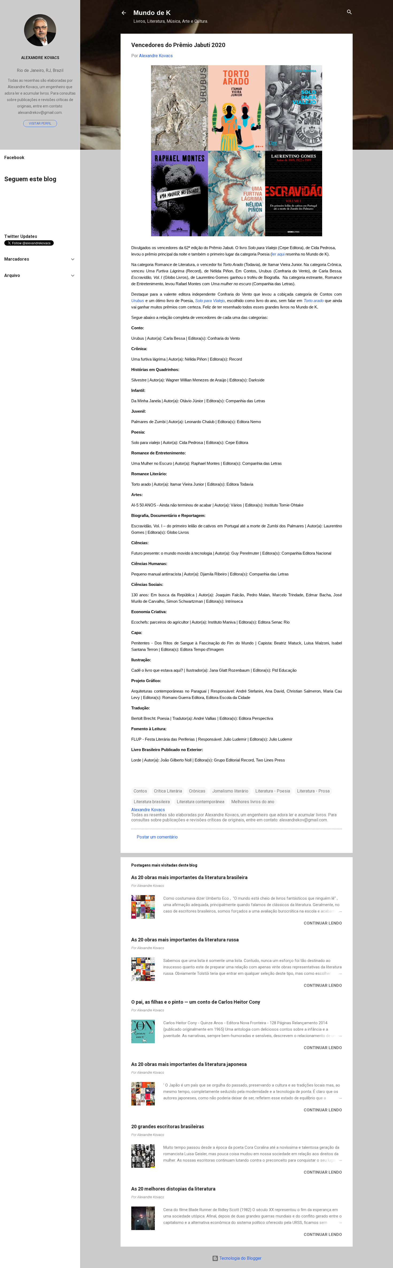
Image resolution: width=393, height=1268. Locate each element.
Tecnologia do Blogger (239, 1258)
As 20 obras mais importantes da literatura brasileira (189, 877)
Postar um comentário (157, 837)
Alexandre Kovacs (40, 58)
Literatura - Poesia (272, 791)
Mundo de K (152, 12)
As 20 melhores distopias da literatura (173, 1189)
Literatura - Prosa (313, 791)
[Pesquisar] (349, 12)
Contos (140, 791)
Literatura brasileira (152, 801)
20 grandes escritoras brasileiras (167, 1126)
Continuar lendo (323, 923)
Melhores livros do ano (252, 801)
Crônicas (197, 791)
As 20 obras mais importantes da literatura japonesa (189, 1064)
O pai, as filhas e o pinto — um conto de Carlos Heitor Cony (195, 1002)
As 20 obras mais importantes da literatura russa (185, 939)
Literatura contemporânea (200, 801)
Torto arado (314, 300)
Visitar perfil (40, 123)
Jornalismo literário (230, 791)
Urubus (137, 300)
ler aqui (279, 254)
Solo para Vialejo (210, 300)
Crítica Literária (168, 791)
